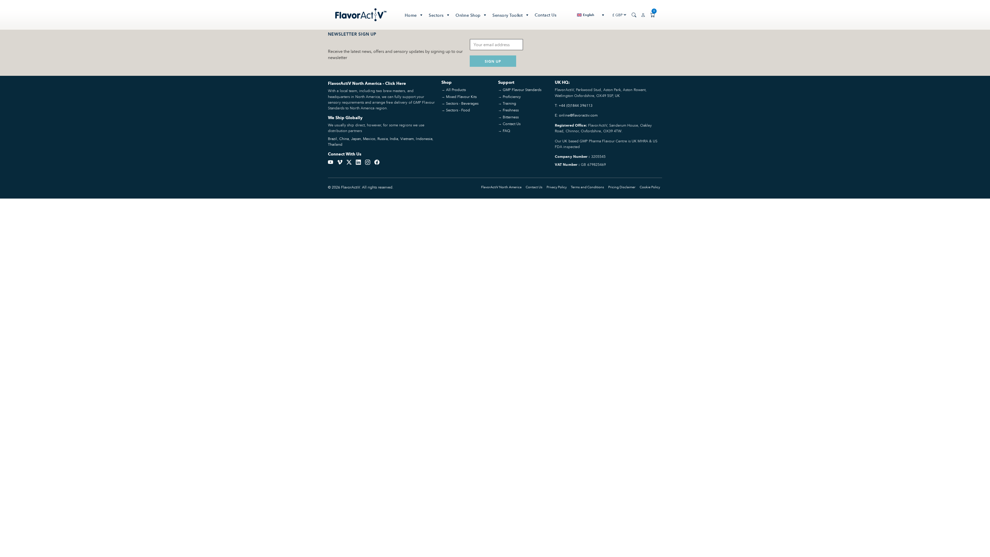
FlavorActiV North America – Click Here (367, 83)
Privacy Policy (557, 187)
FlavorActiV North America (501, 187)
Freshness (511, 110)
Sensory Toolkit (507, 15)
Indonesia (424, 139)
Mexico (369, 139)
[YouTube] (330, 162)
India (394, 139)
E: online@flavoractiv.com (576, 115)
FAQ (506, 131)
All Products (456, 90)
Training (509, 103)
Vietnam (407, 139)
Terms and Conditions (587, 187)
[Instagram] (367, 162)
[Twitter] (349, 162)
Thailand (335, 144)
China (344, 139)
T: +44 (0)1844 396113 (573, 105)
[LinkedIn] (358, 162)
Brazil (332, 139)
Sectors (436, 15)
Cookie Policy (650, 187)
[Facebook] (377, 162)
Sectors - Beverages (462, 103)
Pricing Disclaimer (622, 187)
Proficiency (512, 97)
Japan (356, 139)
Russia (382, 139)
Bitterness (511, 117)
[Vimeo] (339, 162)
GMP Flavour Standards (522, 90)
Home (411, 15)
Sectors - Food (458, 110)
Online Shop (468, 15)
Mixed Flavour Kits (461, 97)
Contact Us (545, 15)
